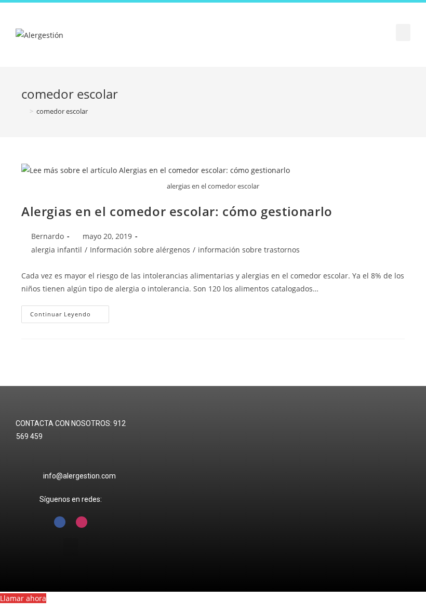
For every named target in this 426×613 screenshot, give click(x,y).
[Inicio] (23, 111)
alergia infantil (56, 250)
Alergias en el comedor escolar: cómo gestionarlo (176, 211)
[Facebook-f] (59, 522)
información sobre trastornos (249, 250)
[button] (403, 32)
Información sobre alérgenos (140, 250)
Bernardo (47, 236)
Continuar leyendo (69, 311)
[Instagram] (81, 522)
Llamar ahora (23, 598)
